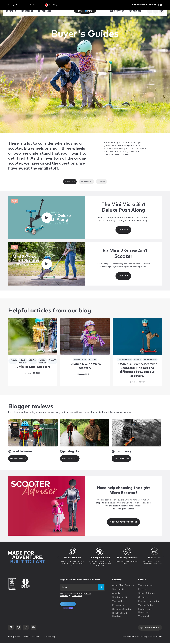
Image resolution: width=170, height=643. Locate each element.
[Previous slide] (58, 557)
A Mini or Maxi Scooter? (32, 366)
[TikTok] (26, 627)
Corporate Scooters (122, 609)
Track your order (146, 585)
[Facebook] (11, 627)
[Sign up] (101, 587)
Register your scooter (148, 601)
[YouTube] (33, 627)
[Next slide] (164, 557)
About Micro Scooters (123, 585)
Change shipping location (144, 5)
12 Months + (70, 181)
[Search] (149, 11)
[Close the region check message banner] (161, 5)
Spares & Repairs (146, 593)
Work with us (118, 601)
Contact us (143, 597)
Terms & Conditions (31, 637)
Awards (116, 593)
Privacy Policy (77, 595)
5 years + (101, 181)
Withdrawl (143, 616)
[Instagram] (18, 627)
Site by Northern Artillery (151, 637)
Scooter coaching (120, 597)
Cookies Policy (49, 637)
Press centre (118, 605)
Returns (142, 589)
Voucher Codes (145, 605)
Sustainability (119, 589)
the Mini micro (86, 181)
